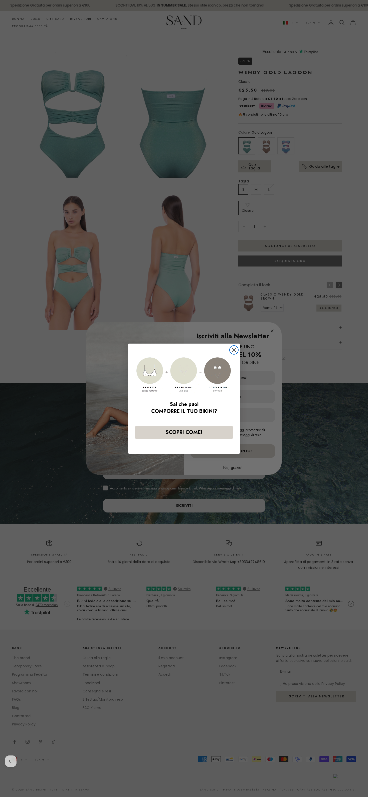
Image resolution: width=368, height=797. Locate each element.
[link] (184, 375)
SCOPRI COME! (184, 432)
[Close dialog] (234, 350)
